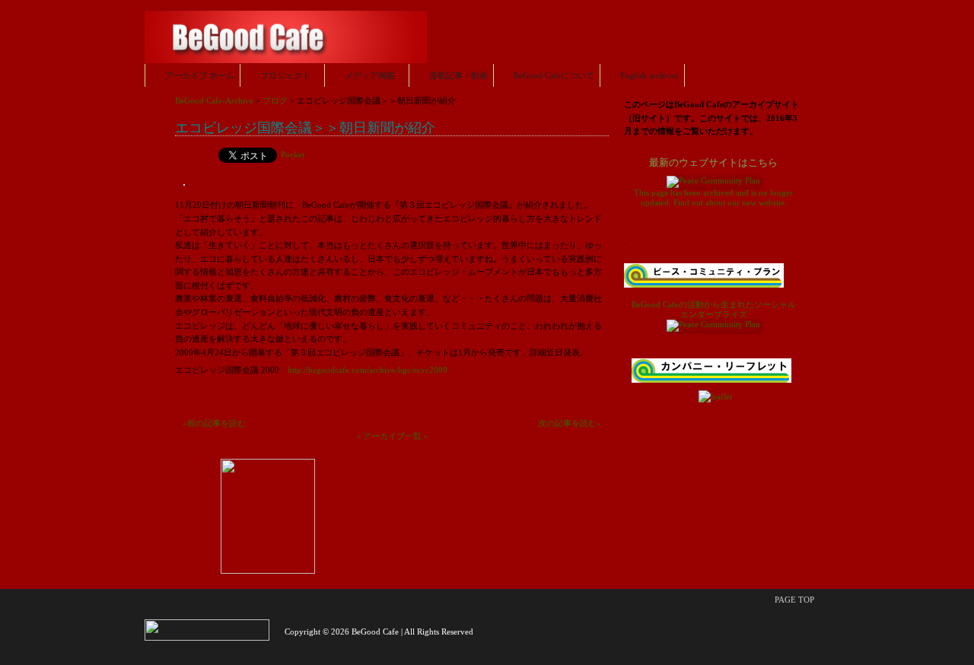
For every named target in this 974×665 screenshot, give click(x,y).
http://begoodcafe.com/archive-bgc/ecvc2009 (367, 369)
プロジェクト (285, 75)
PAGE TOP (794, 599)
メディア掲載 (370, 75)
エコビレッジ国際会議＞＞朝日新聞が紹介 (305, 127)
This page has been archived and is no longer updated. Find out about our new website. (713, 182)
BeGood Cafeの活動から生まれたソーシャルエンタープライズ (714, 309)
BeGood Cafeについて (554, 75)
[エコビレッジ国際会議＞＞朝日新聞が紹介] (184, 191)
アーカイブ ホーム (199, 75)
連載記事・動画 (458, 75)
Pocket (292, 154)
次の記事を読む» (569, 423)
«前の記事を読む (214, 423)
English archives (649, 75)
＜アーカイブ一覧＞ (392, 436)
